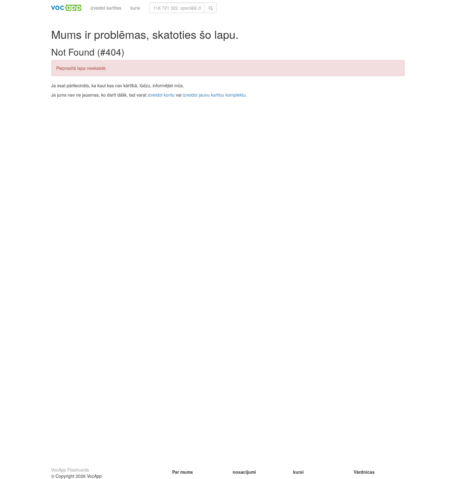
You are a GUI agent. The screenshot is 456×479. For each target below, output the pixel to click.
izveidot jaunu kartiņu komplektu (214, 95)
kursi (135, 8)
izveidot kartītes (106, 8)
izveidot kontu (161, 95)
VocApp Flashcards (70, 470)
